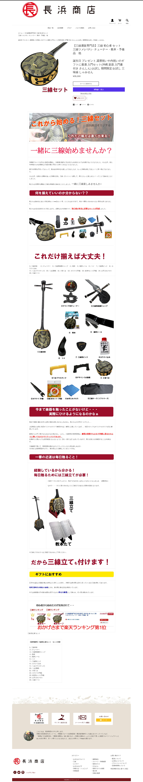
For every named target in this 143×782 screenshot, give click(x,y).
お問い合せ (91, 28)
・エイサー (75, 764)
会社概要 (60, 28)
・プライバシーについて (119, 763)
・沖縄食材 (75, 771)
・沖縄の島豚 (95, 773)
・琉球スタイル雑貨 (97, 768)
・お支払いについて (117, 761)
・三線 (74, 761)
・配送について (116, 758)
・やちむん (94, 766)
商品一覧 (51, 28)
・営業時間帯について (118, 765)
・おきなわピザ (77, 766)
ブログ (69, 28)
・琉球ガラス (95, 764)
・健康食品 (94, 759)
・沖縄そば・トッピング (80, 768)
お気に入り (80, 98)
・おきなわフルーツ (78, 759)
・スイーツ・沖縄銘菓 (98, 761)
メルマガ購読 (79, 28)
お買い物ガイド (116, 755)
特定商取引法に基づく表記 (119, 768)
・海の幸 (94, 771)
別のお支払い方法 (85, 93)
